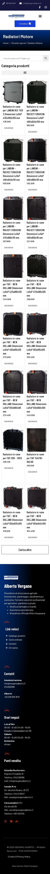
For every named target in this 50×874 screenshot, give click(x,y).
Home (5, 43)
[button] (40, 16)
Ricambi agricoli (19, 43)
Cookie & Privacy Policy (19, 856)
